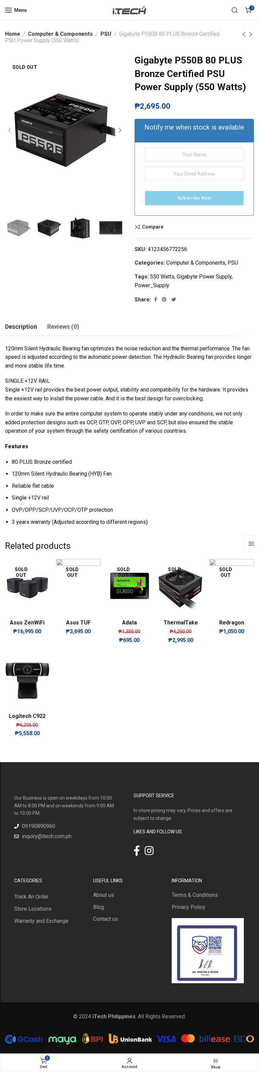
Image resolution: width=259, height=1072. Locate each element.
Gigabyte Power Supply (204, 276)
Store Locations (33, 909)
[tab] (21, 327)
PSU (105, 34)
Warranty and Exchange (41, 921)
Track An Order (31, 896)
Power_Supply (152, 285)
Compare (153, 227)
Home (12, 34)
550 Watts (162, 276)
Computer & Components (60, 34)
